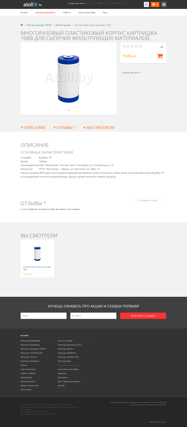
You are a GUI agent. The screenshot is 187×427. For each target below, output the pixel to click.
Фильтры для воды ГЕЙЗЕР (33, 348)
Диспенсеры (26, 377)
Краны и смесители (29, 385)
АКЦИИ (61, 385)
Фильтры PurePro (29, 357)
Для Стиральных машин (69, 381)
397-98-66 (123, 3)
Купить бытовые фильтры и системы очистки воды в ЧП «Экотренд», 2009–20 (137, 402)
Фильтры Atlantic (65, 348)
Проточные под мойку (68, 369)
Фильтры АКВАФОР (67, 353)
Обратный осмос (28, 369)
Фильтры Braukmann (30, 361)
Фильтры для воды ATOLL (70, 344)
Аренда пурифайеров (30, 340)
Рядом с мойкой (28, 373)
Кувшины (62, 373)
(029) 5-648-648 (109, 3)
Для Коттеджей (65, 340)
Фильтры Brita (64, 361)
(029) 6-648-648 (93, 3)
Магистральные (28, 381)
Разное (24, 365)
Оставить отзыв (147, 200)
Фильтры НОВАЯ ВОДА (31, 353)
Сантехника (26, 389)
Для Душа (62, 377)
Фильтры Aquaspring (30, 344)
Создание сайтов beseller (157, 422)
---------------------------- (68, 365)
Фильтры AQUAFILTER (68, 357)
